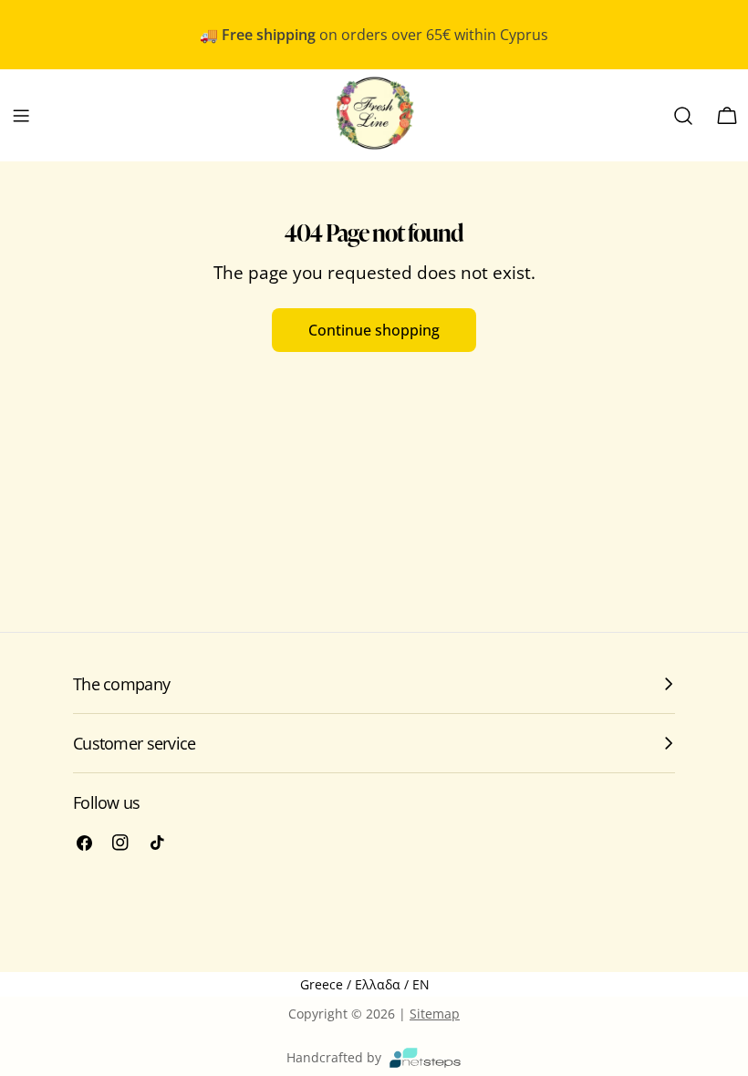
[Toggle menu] (21, 116)
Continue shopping (374, 330)
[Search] (683, 116)
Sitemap (435, 1013)
